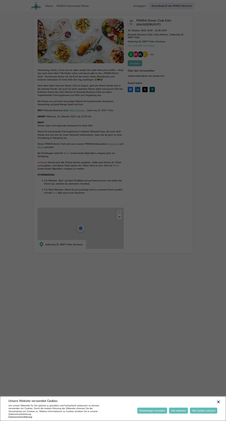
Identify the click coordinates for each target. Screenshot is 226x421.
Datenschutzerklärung (20, 417)
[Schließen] (218, 402)
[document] (113, 408)
